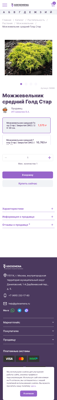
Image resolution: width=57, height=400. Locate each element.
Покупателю (11, 331)
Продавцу (9, 339)
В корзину (27, 175)
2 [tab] (26, 84)
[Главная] (21, 5)
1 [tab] (21, 84)
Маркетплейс (11, 322)
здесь (33, 386)
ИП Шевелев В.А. (20, 111)
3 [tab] (31, 84)
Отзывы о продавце (16, 224)
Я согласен (28, 393)
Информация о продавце (18, 216)
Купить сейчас (28, 183)
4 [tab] (36, 84)
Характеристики (13, 208)
